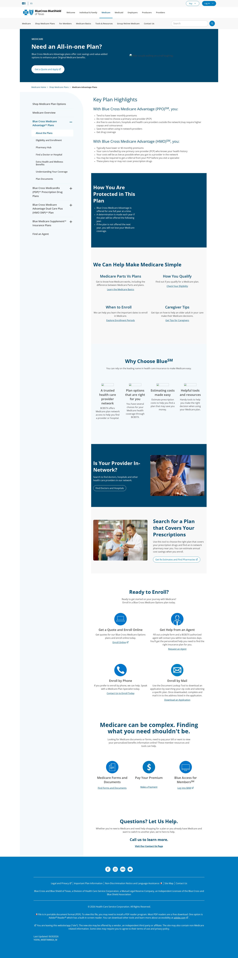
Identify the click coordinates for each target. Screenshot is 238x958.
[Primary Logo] (42, 12)
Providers (160, 12)
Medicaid (119, 12)
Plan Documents (44, 178)
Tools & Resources (104, 23)
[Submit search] (212, 23)
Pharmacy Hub (43, 147)
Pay (191, 3)
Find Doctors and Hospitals (110, 488)
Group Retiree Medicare (128, 23)
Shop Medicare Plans (45, 23)
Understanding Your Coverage (51, 171)
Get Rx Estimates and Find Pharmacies (175, 559)
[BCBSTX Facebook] (107, 870)
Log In (207, 3)
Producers (147, 12)
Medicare (106, 12)
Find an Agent (41, 234)
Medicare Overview (44, 112)
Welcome (71, 12)
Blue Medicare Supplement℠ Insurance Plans (49, 223)
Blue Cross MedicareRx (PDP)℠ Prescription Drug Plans (48, 192)
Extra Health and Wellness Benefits (49, 163)
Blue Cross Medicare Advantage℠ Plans (45, 123)
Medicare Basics (83, 23)
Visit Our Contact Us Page (149, 846)
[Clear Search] (205, 24)
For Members (65, 23)
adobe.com (180, 917)
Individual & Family (88, 12)
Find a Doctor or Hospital (49, 154)
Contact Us (149, 23)
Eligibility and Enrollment (49, 140)
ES (31, 3)
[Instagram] (115, 870)
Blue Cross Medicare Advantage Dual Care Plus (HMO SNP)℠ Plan (48, 208)
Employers (133, 12)
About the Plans (44, 133)
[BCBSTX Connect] (122, 870)
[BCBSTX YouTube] (130, 870)
